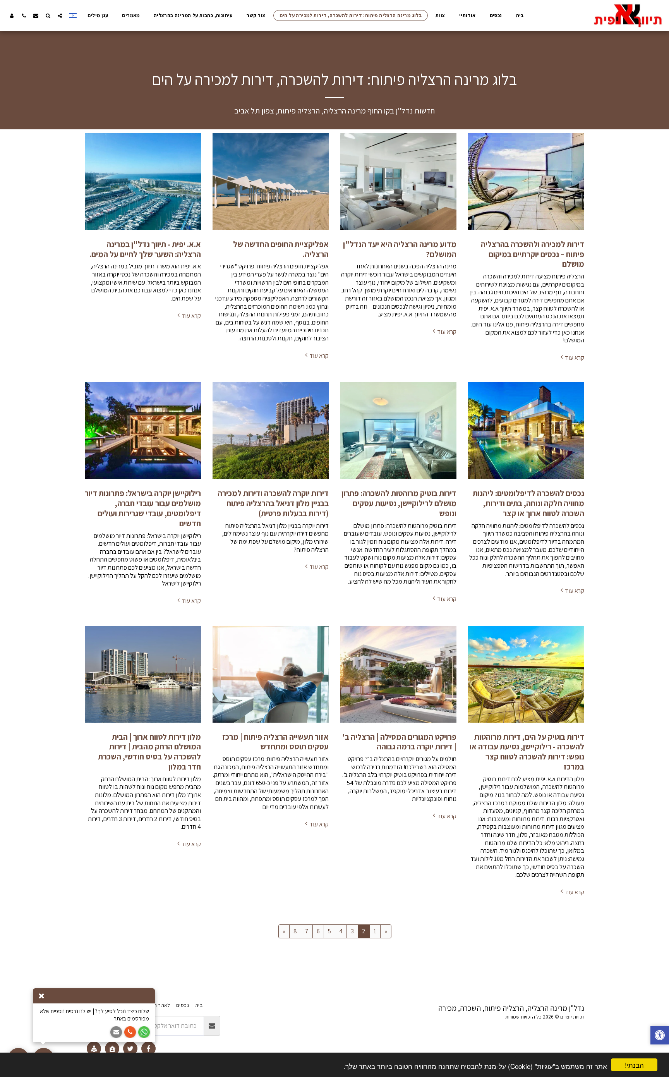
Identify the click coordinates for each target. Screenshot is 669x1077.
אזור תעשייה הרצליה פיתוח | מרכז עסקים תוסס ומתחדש (275, 742)
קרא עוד (574, 358)
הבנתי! (634, 1065)
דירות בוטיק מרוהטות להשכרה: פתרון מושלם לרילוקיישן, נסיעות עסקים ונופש (398, 503)
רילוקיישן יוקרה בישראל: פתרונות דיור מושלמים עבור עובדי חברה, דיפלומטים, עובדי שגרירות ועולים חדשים (143, 508)
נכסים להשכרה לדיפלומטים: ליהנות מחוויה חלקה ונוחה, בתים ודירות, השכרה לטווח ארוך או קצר (528, 503)
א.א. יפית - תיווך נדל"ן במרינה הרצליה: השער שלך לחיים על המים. (145, 249)
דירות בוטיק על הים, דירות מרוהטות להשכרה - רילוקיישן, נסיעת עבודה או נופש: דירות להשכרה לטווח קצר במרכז (527, 752)
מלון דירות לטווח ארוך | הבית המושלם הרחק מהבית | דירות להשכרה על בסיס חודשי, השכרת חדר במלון (149, 752)
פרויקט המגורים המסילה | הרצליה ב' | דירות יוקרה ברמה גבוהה (399, 742)
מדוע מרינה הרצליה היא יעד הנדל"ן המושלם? (399, 249)
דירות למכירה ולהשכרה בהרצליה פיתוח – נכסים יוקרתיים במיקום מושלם (532, 254)
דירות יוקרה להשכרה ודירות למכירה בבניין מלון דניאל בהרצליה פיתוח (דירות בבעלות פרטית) (273, 503)
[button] (59, 15)
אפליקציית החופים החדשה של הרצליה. (281, 249)
